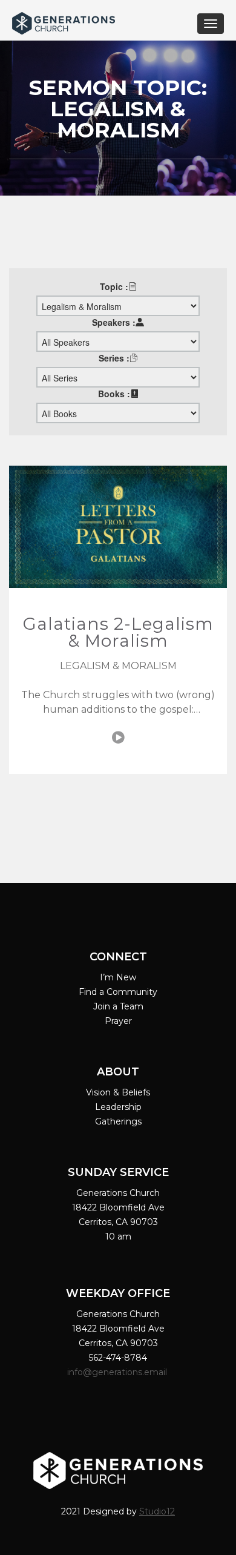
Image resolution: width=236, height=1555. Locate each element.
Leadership (118, 1106)
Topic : (114, 286)
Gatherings (118, 1121)
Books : (114, 394)
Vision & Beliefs (118, 1092)
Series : (114, 358)
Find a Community (118, 991)
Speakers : (114, 322)
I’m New (118, 977)
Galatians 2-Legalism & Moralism (118, 632)
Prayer (118, 1020)
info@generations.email (118, 1372)
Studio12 (157, 1511)
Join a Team (118, 1006)
